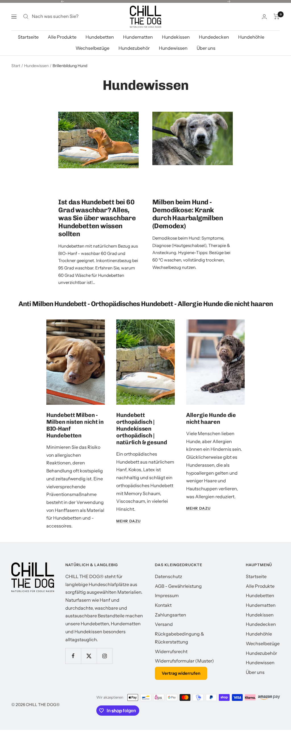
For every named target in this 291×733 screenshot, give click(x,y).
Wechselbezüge (92, 55)
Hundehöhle (251, 44)
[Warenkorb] (277, 24)
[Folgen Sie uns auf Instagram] (104, 663)
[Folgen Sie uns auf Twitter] (89, 663)
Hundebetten (100, 44)
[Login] (264, 23)
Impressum (167, 603)
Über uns (206, 55)
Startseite (28, 44)
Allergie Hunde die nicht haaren (211, 426)
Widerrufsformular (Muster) (184, 668)
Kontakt (163, 612)
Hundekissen (176, 44)
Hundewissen (173, 55)
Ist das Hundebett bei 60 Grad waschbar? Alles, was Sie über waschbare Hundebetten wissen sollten (97, 225)
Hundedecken (214, 44)
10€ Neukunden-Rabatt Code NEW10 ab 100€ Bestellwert (146, 6)
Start (15, 73)
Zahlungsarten (170, 622)
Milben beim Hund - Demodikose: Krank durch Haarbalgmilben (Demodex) (187, 221)
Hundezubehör (134, 55)
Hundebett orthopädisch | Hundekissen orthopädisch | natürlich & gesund (141, 436)
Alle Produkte (62, 44)
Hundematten (138, 44)
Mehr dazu (128, 528)
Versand (164, 631)
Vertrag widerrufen (181, 680)
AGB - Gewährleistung (178, 593)
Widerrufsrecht (171, 658)
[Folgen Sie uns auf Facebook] (73, 663)
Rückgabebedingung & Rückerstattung (179, 645)
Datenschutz (168, 584)
